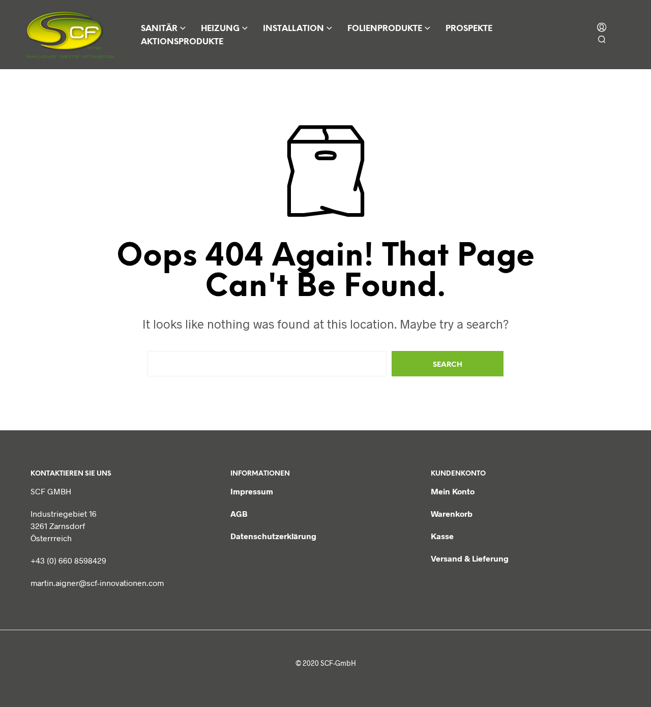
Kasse (442, 536)
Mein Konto (453, 491)
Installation (293, 28)
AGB (239, 513)
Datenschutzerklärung (273, 536)
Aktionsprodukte (182, 42)
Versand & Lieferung (470, 558)
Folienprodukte (384, 28)
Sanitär (159, 28)
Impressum (251, 491)
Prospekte (469, 28)
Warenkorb (451, 513)
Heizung (220, 28)
